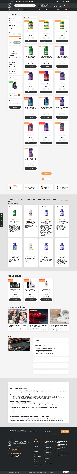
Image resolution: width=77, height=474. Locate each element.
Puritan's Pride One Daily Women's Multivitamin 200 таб (30, 83)
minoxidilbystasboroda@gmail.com (64, 453)
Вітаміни (47, 9)
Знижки (67, 9)
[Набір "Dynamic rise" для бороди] (15, 283)
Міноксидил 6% (12, 64)
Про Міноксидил (37, 456)
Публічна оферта (37, 459)
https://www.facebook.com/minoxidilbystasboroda (8, 456)
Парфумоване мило (13, 53)
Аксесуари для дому (13, 51)
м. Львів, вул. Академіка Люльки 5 (61, 448)
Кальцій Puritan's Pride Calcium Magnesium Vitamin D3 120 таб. (62, 222)
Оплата (35, 443)
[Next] (20, 87)
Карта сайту (36, 465)
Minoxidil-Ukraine (11, 12)
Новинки (60, 9)
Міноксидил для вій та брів (14, 57)
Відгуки (19, 1)
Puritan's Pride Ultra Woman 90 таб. (62, 108)
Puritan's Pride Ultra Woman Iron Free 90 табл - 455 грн (45, 348)
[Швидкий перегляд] (19, 85)
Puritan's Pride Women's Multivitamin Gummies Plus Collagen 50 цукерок (30, 159)
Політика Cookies (37, 461)
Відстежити (26, 1)
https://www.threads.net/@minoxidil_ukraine (19, 456)
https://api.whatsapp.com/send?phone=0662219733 (17, 456)
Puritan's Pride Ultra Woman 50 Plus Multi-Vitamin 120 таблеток (30, 108)
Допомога (31, 1)
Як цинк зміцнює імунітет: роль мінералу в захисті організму (59, 326)
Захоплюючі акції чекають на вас (14, 78)
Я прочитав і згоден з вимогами (54, 433)
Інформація (11, 1)
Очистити (10, 42)
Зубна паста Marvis (48, 463)
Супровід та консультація (15, 186)
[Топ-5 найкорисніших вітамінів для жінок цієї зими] (17, 316)
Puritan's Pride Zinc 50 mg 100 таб (15, 222)
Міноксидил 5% (12, 62)
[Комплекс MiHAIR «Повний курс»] (15, 84)
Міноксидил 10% (12, 69)
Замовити (67, 6)
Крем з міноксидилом (49, 454)
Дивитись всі (64, 200)
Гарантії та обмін (37, 444)
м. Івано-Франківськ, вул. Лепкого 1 (62, 442)
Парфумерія (34, 9)
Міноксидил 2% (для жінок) (14, 60)
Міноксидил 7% (12, 66)
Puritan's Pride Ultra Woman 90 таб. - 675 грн (44, 350)
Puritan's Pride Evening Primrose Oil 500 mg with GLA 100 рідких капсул (62, 32)
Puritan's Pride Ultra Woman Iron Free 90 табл (30, 133)
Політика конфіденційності (53, 433)
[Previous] (9, 87)
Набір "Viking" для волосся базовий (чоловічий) (30, 290)
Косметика (41, 9)
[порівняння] (19, 87)
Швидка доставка (47, 186)
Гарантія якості (31, 186)
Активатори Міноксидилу (47, 459)
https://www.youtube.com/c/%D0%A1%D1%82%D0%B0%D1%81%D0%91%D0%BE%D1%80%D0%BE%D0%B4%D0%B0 (13, 456)
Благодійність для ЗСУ (13, 55)
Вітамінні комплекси (24, 12)
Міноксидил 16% (12, 73)
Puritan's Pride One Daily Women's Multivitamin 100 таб (62, 57)
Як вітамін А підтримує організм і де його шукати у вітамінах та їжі (38, 326)
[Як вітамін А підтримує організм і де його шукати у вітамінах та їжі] (38, 316)
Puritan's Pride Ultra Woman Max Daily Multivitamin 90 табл (46, 134)
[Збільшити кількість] (33, 38)
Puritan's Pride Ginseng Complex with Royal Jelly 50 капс (46, 57)
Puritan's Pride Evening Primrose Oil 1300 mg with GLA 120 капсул (46, 32)
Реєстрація (67, 1)
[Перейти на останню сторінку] (50, 179)
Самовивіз (36, 454)
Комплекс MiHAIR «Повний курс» (14, 91)
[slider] (9, 36)
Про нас (35, 448)
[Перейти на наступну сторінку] (47, 179)
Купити (31, 40)
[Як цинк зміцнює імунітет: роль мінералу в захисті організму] (59, 316)
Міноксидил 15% (12, 71)
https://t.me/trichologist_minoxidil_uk (15, 456)
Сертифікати (36, 453)
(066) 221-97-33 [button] (60, 450)
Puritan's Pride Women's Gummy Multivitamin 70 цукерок (62, 134)
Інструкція (36, 451)
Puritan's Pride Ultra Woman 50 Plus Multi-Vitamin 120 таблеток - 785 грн (49, 351)
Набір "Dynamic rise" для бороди (15, 290)
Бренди (54, 9)
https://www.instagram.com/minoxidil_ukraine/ (11, 456)
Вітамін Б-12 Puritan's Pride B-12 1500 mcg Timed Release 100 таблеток (15, 256)
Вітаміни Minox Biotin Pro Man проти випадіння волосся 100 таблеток (30, 222)
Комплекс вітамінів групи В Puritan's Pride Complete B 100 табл (46, 222)
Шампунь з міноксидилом (47, 456)
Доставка (36, 441)
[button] (1, 224)
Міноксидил (27, 9)
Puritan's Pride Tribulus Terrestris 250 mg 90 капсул (46, 82)
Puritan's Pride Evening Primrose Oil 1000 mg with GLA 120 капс (30, 32)
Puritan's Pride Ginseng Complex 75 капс (30, 57)
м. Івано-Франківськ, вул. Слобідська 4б (62, 445)
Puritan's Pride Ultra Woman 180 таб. (62, 82)
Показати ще (47, 173)
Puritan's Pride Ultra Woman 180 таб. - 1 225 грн (44, 353)
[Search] (34, 5)
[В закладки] (19, 82)
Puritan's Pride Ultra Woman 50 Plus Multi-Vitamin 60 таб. (46, 108)
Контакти (36, 446)
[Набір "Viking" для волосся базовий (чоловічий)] (31, 283)
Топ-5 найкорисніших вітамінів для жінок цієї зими (17, 326)
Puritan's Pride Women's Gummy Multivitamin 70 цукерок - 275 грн (48, 347)
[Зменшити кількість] (28, 38)
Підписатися (65, 431)
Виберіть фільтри (17, 42)
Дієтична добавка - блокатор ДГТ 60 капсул (31, 255)
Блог (35, 458)
